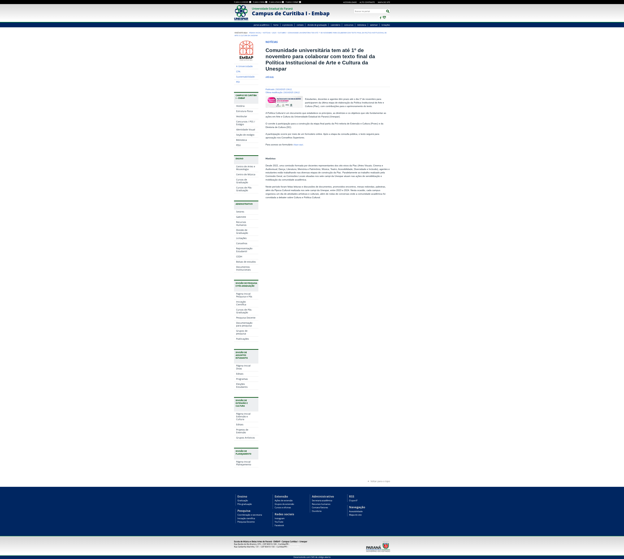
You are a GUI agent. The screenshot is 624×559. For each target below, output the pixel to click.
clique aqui (298, 145)
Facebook (380, 17)
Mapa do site (384, 2)
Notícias (266, 33)
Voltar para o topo (380, 481)
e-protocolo (287, 25)
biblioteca (361, 25)
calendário (335, 25)
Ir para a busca (276, 2)
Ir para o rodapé (293, 2)
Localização (295, 544)
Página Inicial (255, 33)
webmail (374, 25)
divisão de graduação (317, 25)
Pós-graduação (244, 504)
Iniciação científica (246, 518)
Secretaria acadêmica (322, 500)
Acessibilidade (350, 2)
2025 (274, 33)
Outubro (282, 33)
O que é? (353, 500)
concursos (348, 25)
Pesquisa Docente (246, 521)
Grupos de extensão (284, 504)
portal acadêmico (261, 25)
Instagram (388, 17)
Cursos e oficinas (283, 507)
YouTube (384, 17)
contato (300, 25)
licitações (386, 25)
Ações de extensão (284, 500)
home (276, 25)
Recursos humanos (321, 504)
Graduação (242, 500)
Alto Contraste (367, 2)
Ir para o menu (260, 2)
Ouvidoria (316, 511)
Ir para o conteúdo (242, 2)
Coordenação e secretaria (249, 514)
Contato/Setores (320, 507)
